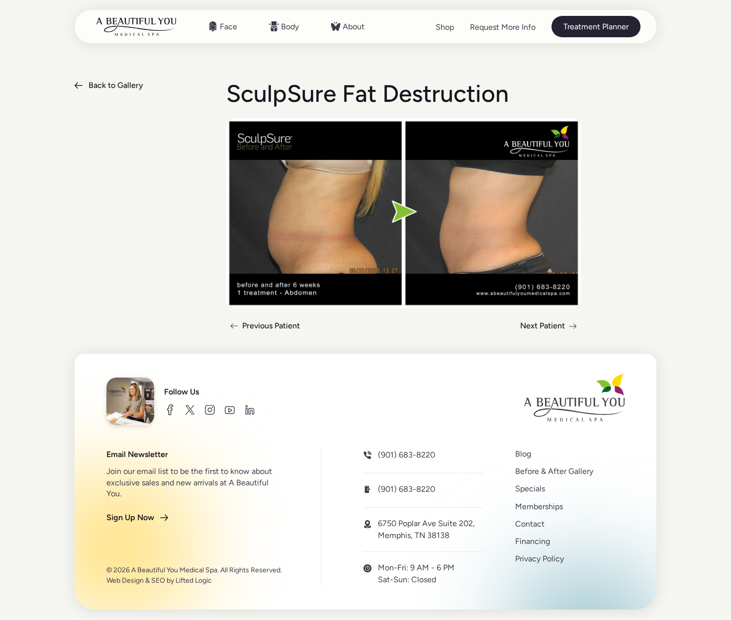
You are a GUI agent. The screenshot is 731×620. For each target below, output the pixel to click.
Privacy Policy (539, 558)
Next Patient (550, 327)
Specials (530, 488)
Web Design (125, 580)
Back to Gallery (116, 85)
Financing (532, 541)
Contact (530, 523)
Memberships (539, 506)
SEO (158, 580)
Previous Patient (263, 327)
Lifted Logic (194, 580)
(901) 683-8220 (406, 455)
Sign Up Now (130, 517)
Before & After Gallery (554, 471)
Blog (523, 454)
